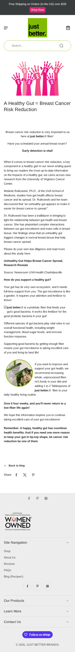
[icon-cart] (67, 28)
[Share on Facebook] (16, 474)
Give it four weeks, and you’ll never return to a (35, 403)
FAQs (7, 570)
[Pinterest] (37, 498)
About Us (10, 557)
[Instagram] (46, 498)
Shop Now (37, 9)
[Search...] (61, 45)
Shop (7, 551)
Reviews (9, 563)
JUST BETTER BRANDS (42, 644)
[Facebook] (29, 498)
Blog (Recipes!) (13, 576)
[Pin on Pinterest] (33, 474)
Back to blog (17, 465)
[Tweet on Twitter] (25, 474)
